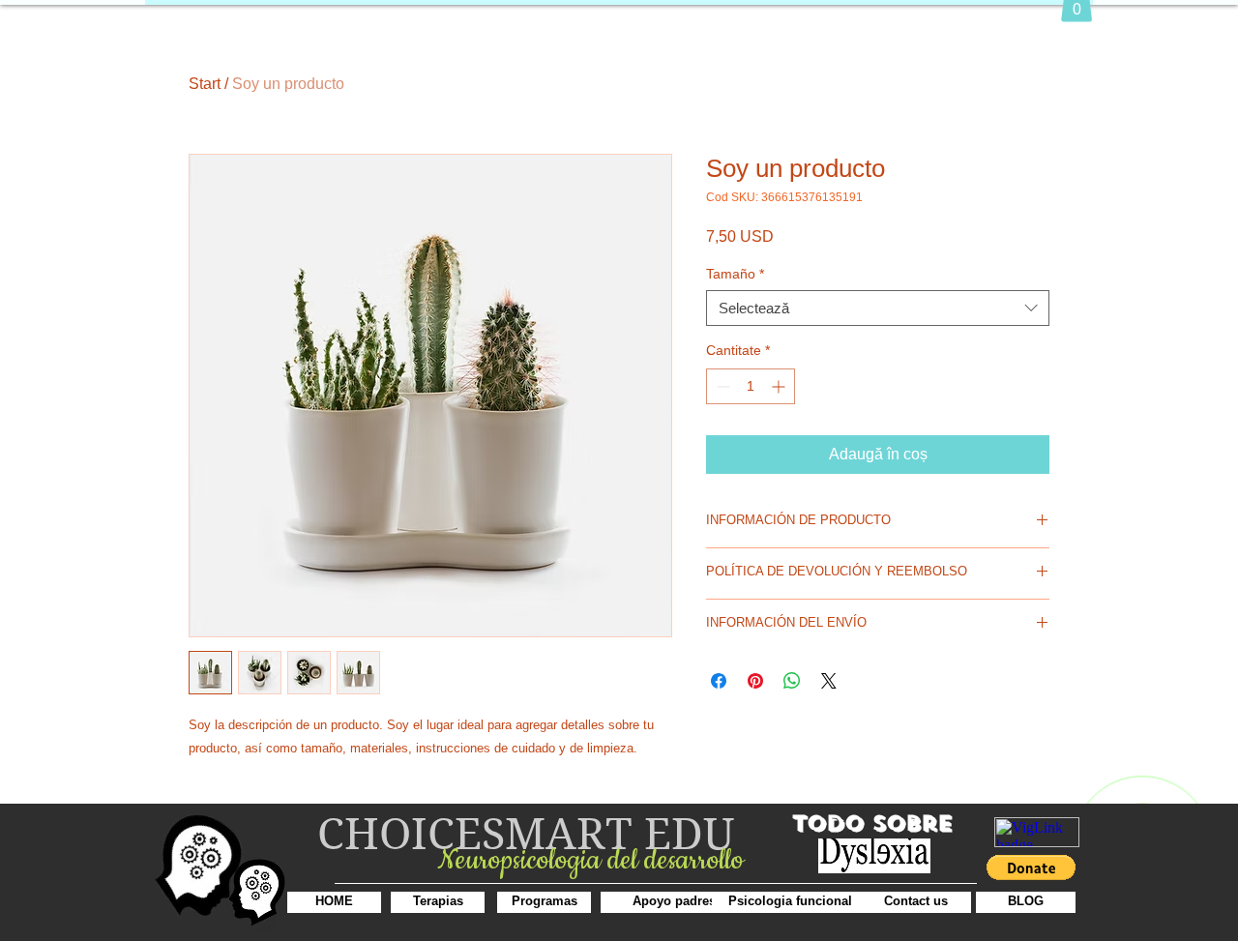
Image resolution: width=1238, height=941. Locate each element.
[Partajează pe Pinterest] (755, 680)
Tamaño (735, 273)
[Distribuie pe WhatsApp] (792, 680)
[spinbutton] (750, 386)
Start (205, 83)
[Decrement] (721, 386)
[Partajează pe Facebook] (718, 680)
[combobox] (877, 308)
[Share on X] (828, 680)
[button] (1031, 867)
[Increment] (780, 386)
